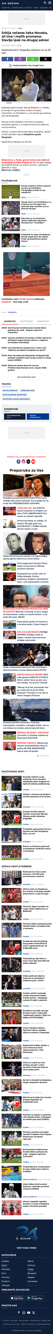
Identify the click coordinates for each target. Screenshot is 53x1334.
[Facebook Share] (7, 59)
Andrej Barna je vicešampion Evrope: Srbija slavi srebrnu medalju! (36, 1169)
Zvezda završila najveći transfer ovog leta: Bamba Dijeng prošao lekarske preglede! (35, 815)
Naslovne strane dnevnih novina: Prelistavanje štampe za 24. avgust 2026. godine (27, 367)
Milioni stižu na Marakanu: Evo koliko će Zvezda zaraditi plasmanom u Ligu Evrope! (37, 891)
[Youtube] (33, 461)
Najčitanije (26, 321)
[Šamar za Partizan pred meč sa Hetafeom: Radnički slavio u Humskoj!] (12, 852)
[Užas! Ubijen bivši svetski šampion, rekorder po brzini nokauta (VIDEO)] (12, 1190)
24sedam (6, 302)
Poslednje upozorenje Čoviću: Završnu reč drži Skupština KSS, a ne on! (37, 831)
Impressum (24, 1320)
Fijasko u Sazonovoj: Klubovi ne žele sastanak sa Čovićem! (37, 795)
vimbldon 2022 (27, 390)
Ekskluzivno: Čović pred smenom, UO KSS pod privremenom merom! (34, 874)
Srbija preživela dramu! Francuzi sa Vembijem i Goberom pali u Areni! (34, 978)
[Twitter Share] (45, 59)
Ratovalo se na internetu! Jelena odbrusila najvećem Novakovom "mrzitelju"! (34, 220)
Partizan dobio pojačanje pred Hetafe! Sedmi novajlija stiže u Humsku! (37, 926)
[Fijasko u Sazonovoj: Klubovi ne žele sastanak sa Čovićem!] (12, 800)
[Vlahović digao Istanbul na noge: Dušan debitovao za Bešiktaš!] (12, 912)
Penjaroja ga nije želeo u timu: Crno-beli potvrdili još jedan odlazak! (36, 960)
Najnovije (6, 8)
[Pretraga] (45, 2)
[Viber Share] (20, 59)
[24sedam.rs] (10, 3)
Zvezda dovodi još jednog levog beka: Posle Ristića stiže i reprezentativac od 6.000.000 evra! (35, 944)
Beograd (32, 1273)
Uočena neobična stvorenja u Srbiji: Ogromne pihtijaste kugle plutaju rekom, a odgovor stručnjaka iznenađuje (29, 340)
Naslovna (5, 28)
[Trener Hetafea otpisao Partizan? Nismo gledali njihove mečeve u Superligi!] (12, 1034)
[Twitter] (28, 461)
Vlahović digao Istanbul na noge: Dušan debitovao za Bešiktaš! (35, 908)
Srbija (30, 1269)
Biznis (30, 1261)
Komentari (43, 321)
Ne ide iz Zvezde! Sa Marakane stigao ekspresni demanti (37, 1081)
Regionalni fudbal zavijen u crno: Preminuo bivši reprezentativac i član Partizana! (36, 1049)
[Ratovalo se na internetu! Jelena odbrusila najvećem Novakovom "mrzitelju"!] (11, 224)
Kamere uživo (17, 8)
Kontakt (14, 1320)
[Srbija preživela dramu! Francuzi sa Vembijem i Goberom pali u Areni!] (12, 982)
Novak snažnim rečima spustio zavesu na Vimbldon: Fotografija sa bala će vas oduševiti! (36, 189)
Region (31, 1277)
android (30, 299)
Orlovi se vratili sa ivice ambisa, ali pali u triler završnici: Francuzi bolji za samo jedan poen (35, 1066)
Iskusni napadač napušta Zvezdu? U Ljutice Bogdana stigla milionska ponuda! (36, 1203)
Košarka (27, 807)
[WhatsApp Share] (33, 59)
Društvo (6, 1281)
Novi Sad (32, 1285)
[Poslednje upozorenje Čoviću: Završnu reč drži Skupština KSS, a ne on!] (12, 835)
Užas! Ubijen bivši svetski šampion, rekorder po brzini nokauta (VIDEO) (36, 1186)
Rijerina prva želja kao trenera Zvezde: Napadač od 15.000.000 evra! (37, 1099)
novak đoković (10, 390)
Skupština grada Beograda (16, 399)
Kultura (31, 1265)
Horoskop (32, 1281)
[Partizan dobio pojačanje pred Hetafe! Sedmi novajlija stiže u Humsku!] (12, 930)
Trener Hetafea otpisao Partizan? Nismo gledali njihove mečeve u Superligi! (36, 1030)
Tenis (20, 28)
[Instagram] (23, 461)
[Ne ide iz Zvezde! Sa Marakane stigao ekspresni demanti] (12, 1086)
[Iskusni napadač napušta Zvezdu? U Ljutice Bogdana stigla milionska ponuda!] (12, 1207)
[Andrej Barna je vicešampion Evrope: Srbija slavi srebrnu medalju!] (12, 1173)
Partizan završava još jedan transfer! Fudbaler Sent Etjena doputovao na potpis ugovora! (37, 1135)
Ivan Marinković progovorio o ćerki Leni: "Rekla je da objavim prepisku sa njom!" (27, 349)
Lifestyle (6, 1285)
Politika (28, 8)
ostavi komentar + (35, 416)
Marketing (35, 1320)
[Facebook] (18, 461)
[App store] (17, 1298)
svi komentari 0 (14, 416)
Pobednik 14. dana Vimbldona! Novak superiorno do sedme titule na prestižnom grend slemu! (35, 238)
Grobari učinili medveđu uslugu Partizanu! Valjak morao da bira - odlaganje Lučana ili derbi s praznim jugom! (35, 996)
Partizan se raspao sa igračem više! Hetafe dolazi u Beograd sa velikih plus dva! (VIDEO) (37, 1117)
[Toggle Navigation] (49, 3)
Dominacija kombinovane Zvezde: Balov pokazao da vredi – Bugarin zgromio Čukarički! (27, 330)
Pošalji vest (46, 1320)
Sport (35, 8)
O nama (5, 1320)
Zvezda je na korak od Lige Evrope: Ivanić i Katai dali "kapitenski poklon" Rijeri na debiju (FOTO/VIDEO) (36, 1014)
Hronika (6, 1277)
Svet (51, 8)
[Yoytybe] (29, 1313)
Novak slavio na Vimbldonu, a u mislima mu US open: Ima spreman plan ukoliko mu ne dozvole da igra (36, 205)
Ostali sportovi (30, 1180)
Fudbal (26, 790)
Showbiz (43, 8)
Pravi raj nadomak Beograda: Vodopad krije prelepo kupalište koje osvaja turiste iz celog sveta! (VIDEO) (29, 357)
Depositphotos (43, 1324)
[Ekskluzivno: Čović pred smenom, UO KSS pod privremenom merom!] (12, 878)
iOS (21, 299)
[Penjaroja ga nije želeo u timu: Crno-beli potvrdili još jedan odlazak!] (12, 964)
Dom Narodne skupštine (14, 395)
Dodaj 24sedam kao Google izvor (28, 65)
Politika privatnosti (11, 1324)
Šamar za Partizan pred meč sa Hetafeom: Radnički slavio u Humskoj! (37, 848)
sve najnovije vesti (26, 377)
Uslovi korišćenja (28, 1324)
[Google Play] (34, 1298)
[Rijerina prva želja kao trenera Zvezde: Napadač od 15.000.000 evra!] (12, 1103)
